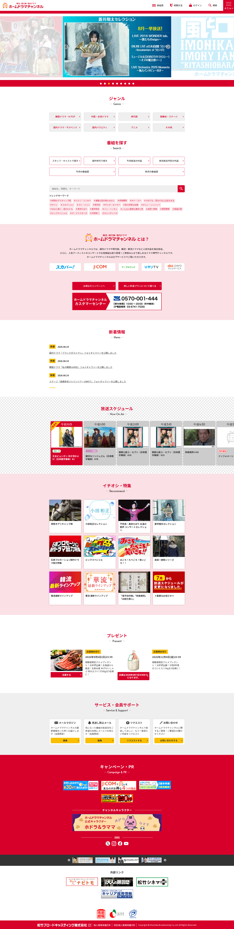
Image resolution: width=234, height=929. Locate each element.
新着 (52, 346)
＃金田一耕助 (151, 209)
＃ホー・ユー (135, 200)
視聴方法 (177, 5)
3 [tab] (109, 83)
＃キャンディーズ (109, 213)
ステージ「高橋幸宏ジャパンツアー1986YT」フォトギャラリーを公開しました (87, 381)
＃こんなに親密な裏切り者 (131, 209)
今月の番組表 (82, 171)
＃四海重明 (122, 200)
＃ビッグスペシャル (58, 213)
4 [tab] (113, 83)
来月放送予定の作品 (169, 160)
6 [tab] (121, 83)
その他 (169, 127)
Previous (69, 860)
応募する (66, 674)
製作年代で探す (99, 160)
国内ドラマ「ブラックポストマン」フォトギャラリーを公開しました (82, 352)
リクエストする (134, 740)
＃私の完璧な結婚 (130, 205)
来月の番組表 (151, 171)
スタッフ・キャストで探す (65, 160)
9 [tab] (133, 83)
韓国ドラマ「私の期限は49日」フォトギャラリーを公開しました (80, 367)
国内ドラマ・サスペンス (65, 127)
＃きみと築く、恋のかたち (61, 209)
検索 (214, 5)
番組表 (159, 5)
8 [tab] (129, 83)
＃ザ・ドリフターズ (78, 213)
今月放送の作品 (134, 160)
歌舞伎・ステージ (169, 116)
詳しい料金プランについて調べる (140, 285)
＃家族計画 (177, 209)
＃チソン (54, 205)
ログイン (197, 5)
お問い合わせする (169, 740)
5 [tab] (117, 83)
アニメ (134, 127)
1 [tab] (100, 83)
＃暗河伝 (96, 205)
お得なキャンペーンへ (94, 285)
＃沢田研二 (94, 213)
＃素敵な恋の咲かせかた (104, 200)
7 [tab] (125, 83)
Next (165, 860)
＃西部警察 (165, 209)
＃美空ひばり (81, 209)
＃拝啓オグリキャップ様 (60, 200)
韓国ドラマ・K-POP (65, 116)
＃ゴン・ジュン (83, 205)
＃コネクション (67, 205)
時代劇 (134, 116)
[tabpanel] (117, 46)
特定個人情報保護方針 (124, 925)
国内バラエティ (99, 127)
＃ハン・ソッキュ (109, 209)
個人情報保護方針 (102, 925)
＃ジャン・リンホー (82, 200)
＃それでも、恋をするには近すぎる (159, 200)
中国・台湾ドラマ (99, 116)
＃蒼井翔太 (94, 209)
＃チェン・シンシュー (150, 205)
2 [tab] (104, 83)
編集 (65, 740)
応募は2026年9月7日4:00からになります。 (133, 676)
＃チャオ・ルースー (111, 205)
